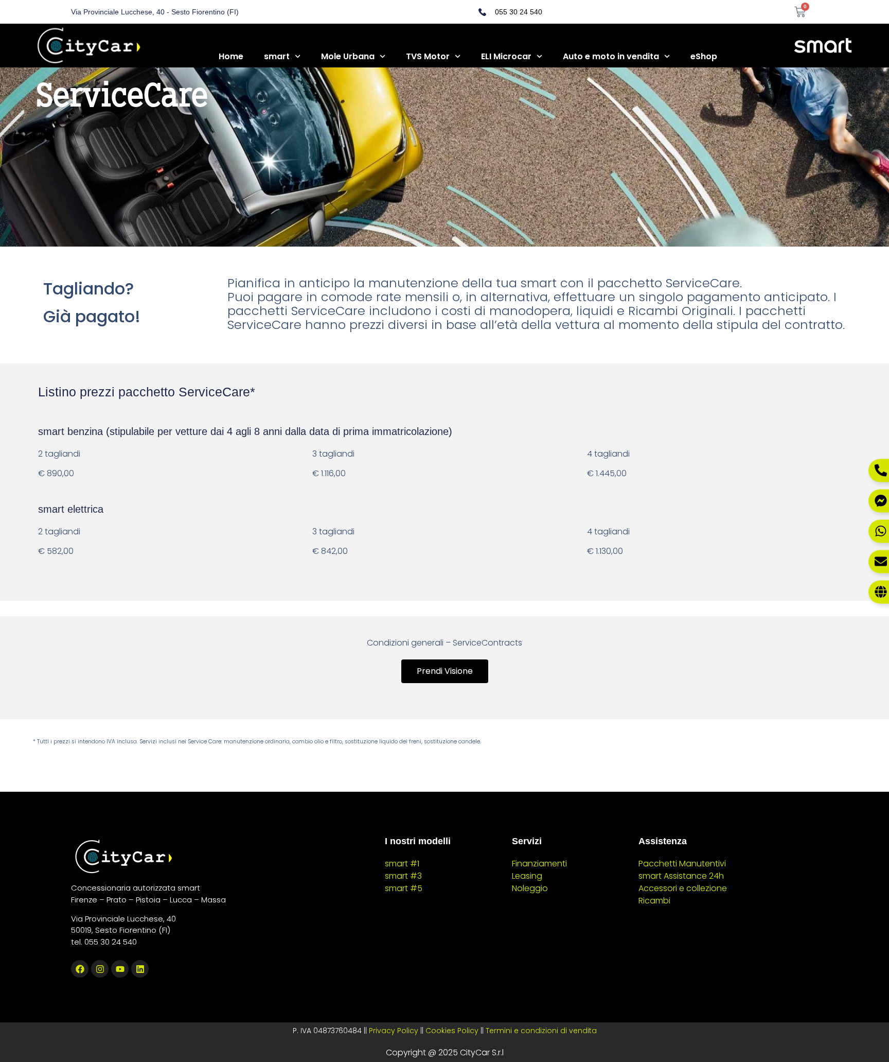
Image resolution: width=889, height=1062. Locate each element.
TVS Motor (428, 56)
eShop (703, 56)
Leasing (527, 876)
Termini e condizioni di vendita (541, 1030)
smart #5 (403, 888)
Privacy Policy (393, 1030)
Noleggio (530, 888)
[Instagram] (100, 969)
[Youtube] (120, 969)
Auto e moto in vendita (611, 56)
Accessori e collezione (682, 888)
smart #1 (402, 863)
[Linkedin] (140, 969)
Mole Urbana (348, 56)
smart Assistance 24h (681, 876)
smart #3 (403, 876)
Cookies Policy (451, 1030)
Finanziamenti (539, 863)
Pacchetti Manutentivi (682, 863)
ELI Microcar (506, 56)
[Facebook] (79, 969)
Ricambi (654, 901)
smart (277, 56)
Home (231, 56)
